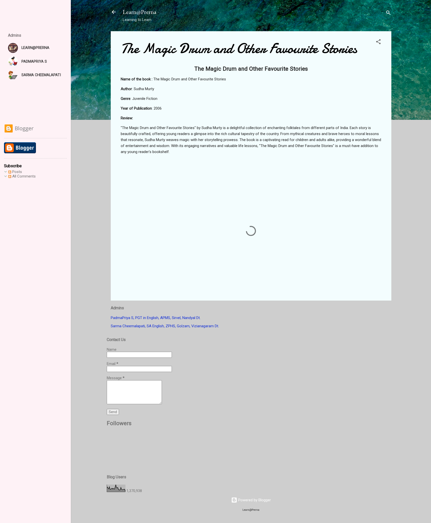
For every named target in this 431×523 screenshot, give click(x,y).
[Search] (388, 13)
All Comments (23, 176)
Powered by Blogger (254, 500)
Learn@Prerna (139, 12)
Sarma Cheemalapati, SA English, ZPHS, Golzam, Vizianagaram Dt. (165, 326)
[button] (378, 42)
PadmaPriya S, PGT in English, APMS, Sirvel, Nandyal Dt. (156, 318)
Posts (16, 172)
